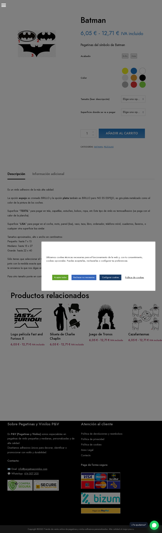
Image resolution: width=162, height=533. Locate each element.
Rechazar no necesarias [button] (83, 277)
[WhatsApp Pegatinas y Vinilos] (154, 525)
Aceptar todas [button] (60, 277)
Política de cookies (134, 277)
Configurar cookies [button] (110, 277)
